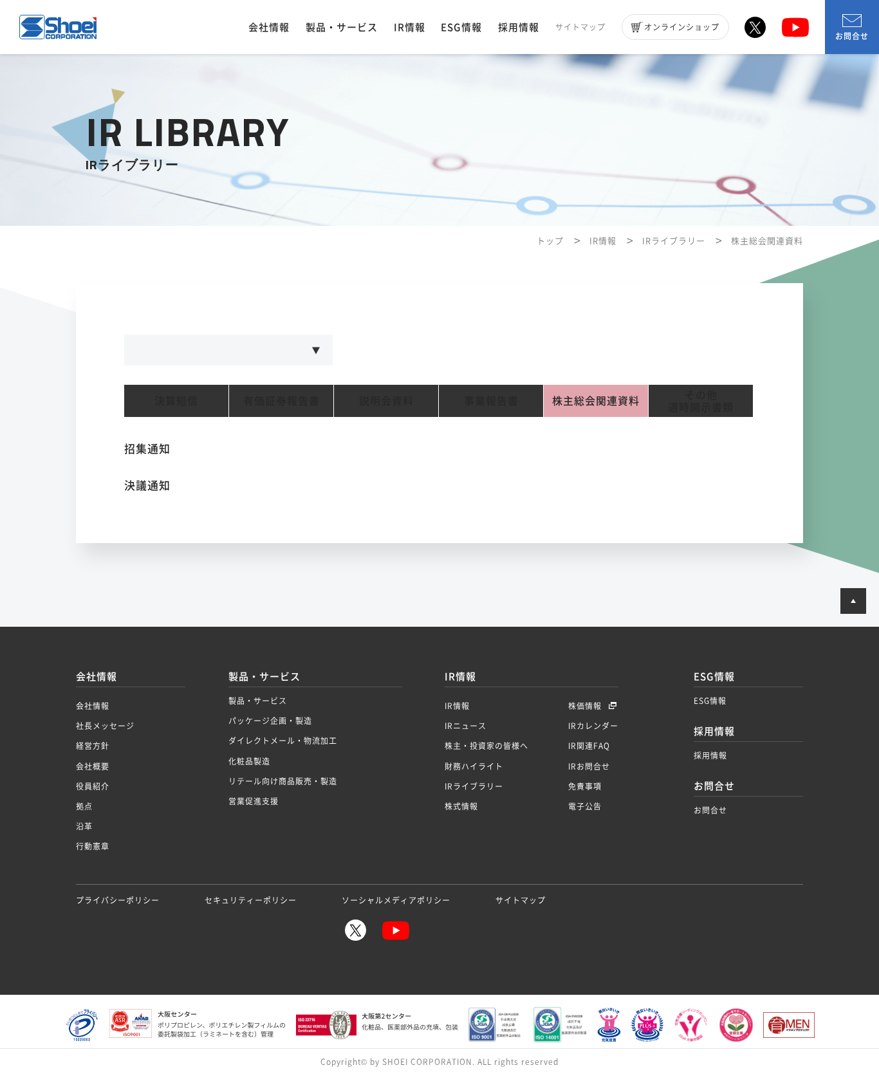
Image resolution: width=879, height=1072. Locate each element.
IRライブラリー (673, 240)
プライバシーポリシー (118, 900)
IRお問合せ (589, 766)
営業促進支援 (253, 801)
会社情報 (269, 27)
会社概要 (92, 766)
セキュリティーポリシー (251, 900)
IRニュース (465, 726)
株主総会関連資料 (596, 400)
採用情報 (518, 27)
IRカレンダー (593, 726)
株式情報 (461, 806)
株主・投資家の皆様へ (486, 746)
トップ (550, 240)
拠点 (84, 806)
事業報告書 (491, 400)
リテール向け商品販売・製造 (282, 781)
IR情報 (409, 27)
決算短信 (176, 400)
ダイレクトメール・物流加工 (282, 740)
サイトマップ (580, 27)
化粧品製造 (249, 761)
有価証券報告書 (281, 400)
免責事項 (585, 786)
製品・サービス (342, 27)
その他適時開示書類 (701, 401)
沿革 (84, 826)
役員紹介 (92, 786)
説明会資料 (386, 400)
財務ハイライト (474, 766)
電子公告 (585, 806)
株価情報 (586, 706)
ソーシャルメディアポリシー (396, 900)
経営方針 (92, 746)
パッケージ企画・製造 (270, 720)
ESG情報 (461, 27)
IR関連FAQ (589, 746)
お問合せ (852, 36)
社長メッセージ (105, 726)
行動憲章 (92, 846)
